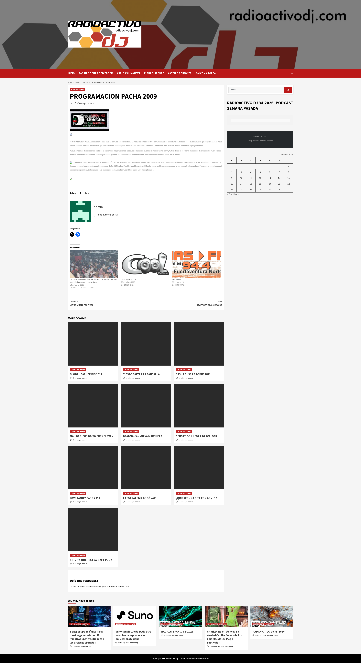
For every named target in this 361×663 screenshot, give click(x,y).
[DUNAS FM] (196, 264)
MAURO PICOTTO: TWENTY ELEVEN (91, 436)
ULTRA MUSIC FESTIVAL (81, 303)
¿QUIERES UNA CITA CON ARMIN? (196, 498)
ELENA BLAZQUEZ (154, 73)
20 (269, 183)
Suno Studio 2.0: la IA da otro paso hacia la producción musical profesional (133, 635)
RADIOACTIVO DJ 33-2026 (269, 631)
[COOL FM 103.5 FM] (145, 264)
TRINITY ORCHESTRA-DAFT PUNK (91, 560)
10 (241, 178)
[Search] (291, 73)
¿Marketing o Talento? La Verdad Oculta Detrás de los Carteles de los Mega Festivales (224, 637)
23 (232, 189)
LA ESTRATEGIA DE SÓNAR (139, 498)
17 (241, 183)
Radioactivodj (86, 646)
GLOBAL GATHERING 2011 (86, 374)
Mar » (235, 194)
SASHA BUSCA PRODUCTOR (193, 374)
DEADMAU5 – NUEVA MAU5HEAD (142, 436)
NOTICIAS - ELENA (77, 89)
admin (91, 103)
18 (251, 183)
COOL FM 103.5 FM (128, 279)
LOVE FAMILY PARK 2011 (85, 498)
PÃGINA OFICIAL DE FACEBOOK (96, 73)
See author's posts (108, 214)
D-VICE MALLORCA (206, 73)
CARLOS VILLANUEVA (128, 73)
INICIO (71, 73)
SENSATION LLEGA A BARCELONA (196, 436)
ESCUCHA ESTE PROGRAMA (171, 624)
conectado (96, 586)
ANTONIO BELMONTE (179, 73)
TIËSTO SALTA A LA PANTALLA (141, 374)
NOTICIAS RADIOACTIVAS (79, 624)
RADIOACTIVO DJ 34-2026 (177, 631)
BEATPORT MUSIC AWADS (209, 303)
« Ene (229, 194)
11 (251, 178)
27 (269, 189)
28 (279, 189)
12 (260, 178)
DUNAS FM (176, 279)
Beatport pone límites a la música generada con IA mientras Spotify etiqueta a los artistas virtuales (87, 637)
